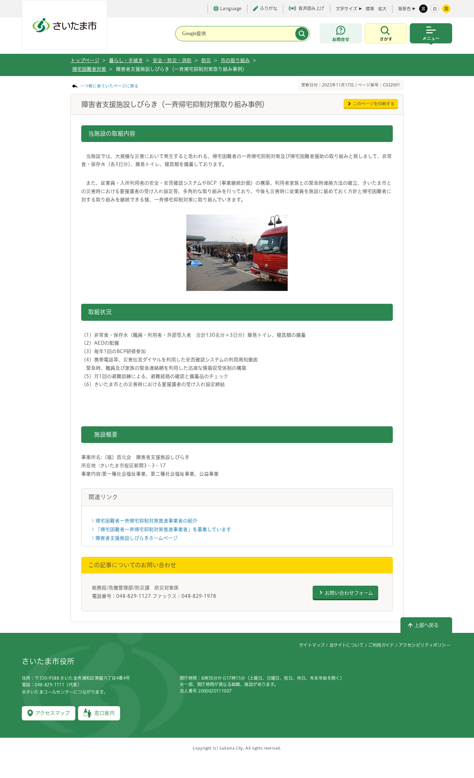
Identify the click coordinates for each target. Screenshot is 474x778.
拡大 (382, 9)
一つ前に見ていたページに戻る (109, 86)
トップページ (84, 60)
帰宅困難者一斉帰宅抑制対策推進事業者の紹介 (146, 520)
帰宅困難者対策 (89, 69)
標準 (370, 9)
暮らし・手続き (126, 60)
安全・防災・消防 (172, 60)
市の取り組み (235, 60)
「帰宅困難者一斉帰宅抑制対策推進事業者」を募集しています (163, 529)
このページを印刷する (374, 104)
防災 (206, 60)
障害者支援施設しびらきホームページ (136, 538)
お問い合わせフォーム (349, 593)
